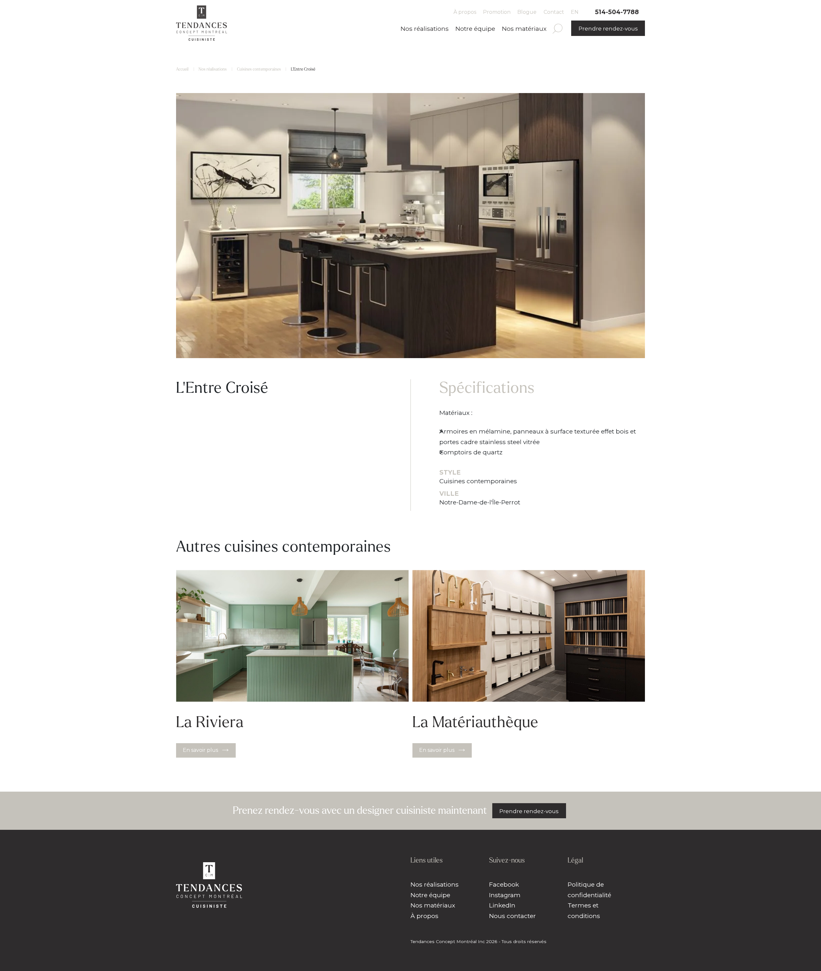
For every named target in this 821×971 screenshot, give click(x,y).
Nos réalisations (425, 28)
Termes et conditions (584, 910)
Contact (554, 12)
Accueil (182, 69)
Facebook (504, 884)
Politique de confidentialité (589, 890)
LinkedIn (502, 905)
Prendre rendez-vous (608, 28)
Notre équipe (475, 28)
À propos (464, 12)
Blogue (527, 12)
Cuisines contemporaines (259, 69)
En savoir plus (200, 750)
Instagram (505, 895)
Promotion (497, 12)
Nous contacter (512, 916)
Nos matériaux (524, 28)
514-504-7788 (617, 12)
